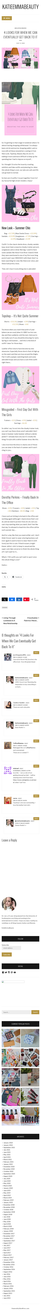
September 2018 (9, 1212)
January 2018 (8, 1231)
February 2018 (9, 1229)
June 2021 (7, 1152)
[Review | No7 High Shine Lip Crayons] (30, 1097)
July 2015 (7, 1296)
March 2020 (8, 1186)
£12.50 (15, 324)
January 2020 (8, 1188)
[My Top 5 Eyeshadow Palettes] (11, 1038)
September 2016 (9, 1269)
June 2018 (7, 1219)
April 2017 (7, 1253)
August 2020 (8, 1176)
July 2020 (7, 1179)
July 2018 (7, 1217)
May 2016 (7, 1279)
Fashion (4, 607)
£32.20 (13, 322)
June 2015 (7, 1298)
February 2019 (9, 1200)
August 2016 (8, 1272)
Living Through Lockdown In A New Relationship (10, 620)
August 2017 (8, 1243)
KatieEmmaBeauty (20, 7)
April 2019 (7, 1195)
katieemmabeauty (21, 678)
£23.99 (12, 236)
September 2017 (9, 1241)
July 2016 (7, 1274)
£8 (10, 511)
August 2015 (8, 1293)
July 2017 (7, 1245)
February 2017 (9, 1257)
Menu (8, 18)
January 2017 (8, 1260)
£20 (9, 508)
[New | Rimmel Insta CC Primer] (30, 1077)
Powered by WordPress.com (20, 1308)
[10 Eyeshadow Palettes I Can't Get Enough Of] (11, 1097)
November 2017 (9, 1236)
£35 (24, 420)
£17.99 (11, 233)
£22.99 (33, 233)
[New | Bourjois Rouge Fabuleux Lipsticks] (30, 1116)
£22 (13, 420)
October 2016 (8, 1267)
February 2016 (9, 1286)
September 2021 (9, 1147)
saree (15, 798)
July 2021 (7, 1150)
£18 (32, 511)
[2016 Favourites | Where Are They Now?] (11, 1077)
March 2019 (8, 1198)
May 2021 (7, 1155)
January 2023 (8, 1143)
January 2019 (8, 1202)
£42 (26, 324)
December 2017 (9, 1233)
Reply (36, 652)
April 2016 (7, 1281)
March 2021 (8, 1159)
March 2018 (8, 1226)
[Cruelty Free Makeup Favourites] (30, 1058)
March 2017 (8, 1255)
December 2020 (9, 1167)
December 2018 (9, 1205)
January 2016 (8, 1288)
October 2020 (8, 1171)
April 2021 (7, 1157)
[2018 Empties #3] (11, 1058)
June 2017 (7, 1248)
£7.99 (28, 236)
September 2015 (9, 1291)
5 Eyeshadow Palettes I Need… (31, 619)
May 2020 (7, 1183)
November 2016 (9, 1264)
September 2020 (9, 1174)
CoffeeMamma (18, 743)
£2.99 (13, 239)
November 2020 (9, 1169)
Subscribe (5, 945)
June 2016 (7, 1276)
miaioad (16, 768)
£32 (34, 420)
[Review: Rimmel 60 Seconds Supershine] (11, 1116)
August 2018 (8, 1214)
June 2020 (7, 1181)
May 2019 (7, 1193)
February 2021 (9, 1162)
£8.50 (22, 511)
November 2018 (9, 1207)
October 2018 (8, 1210)
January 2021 (8, 1164)
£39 (26, 322)
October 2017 (8, 1238)
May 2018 (7, 1221)
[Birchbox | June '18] (30, 1038)
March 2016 (8, 1284)
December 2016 (9, 1262)
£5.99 (28, 239)
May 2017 (7, 1250)
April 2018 (7, 1224)
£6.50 (24, 423)
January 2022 (8, 1145)
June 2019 (7, 1190)
